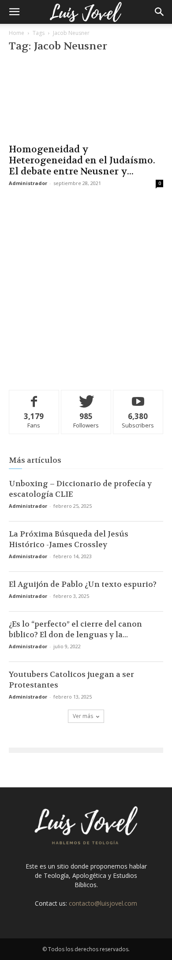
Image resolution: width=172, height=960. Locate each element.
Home (16, 33)
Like (34, 396)
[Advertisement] (86, 287)
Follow (86, 396)
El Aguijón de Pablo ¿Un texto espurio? (83, 584)
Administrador (28, 183)
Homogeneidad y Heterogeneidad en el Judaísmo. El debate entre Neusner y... (82, 161)
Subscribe (138, 396)
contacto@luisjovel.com (103, 903)
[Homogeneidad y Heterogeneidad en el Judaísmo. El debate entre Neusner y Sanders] (86, 100)
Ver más (83, 716)
